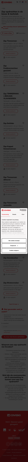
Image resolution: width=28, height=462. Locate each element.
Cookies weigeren (14, 250)
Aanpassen (13, 245)
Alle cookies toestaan (14, 240)
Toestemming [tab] (5, 214)
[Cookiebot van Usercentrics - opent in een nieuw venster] (20, 210)
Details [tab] (14, 214)
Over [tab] (23, 214)
